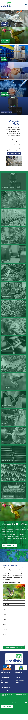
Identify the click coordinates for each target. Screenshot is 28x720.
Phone (4, 624)
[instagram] (19, 702)
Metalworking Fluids (5, 672)
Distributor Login (5, 690)
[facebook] (12, 702)
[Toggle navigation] (26, 5)
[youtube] (26, 702)
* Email (4, 619)
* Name (4, 614)
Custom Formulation (19, 675)
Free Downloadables (5, 687)
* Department (6, 599)
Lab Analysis (17, 677)
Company (5, 629)
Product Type (6, 604)
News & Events (4, 682)
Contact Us (17, 682)
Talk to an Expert (7, 706)
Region (4, 609)
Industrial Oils (4, 675)
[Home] (5, 5)
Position (5, 634)
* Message (5, 639)
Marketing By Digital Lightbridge (7, 697)
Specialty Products (5, 677)
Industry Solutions (5, 685)
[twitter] (16, 702)
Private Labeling (18, 672)
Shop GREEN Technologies (9, 545)
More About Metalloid (14, 153)
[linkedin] (22, 702)
